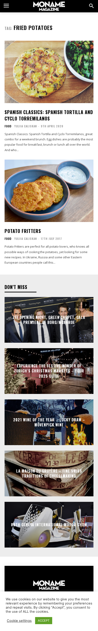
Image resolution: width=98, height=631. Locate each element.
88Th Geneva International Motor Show (49, 524)
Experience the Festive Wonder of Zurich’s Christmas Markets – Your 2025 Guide (49, 371)
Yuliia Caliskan (25, 126)
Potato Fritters (23, 230)
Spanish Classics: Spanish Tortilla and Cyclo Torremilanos (49, 115)
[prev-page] (77, 305)
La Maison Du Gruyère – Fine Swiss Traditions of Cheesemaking (49, 473)
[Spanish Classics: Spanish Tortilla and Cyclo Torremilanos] (49, 72)
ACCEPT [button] (43, 620)
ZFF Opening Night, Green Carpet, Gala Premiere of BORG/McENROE (49, 319)
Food (8, 126)
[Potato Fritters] (49, 191)
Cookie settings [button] (19, 621)
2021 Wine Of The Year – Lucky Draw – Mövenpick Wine (49, 422)
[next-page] (85, 305)
